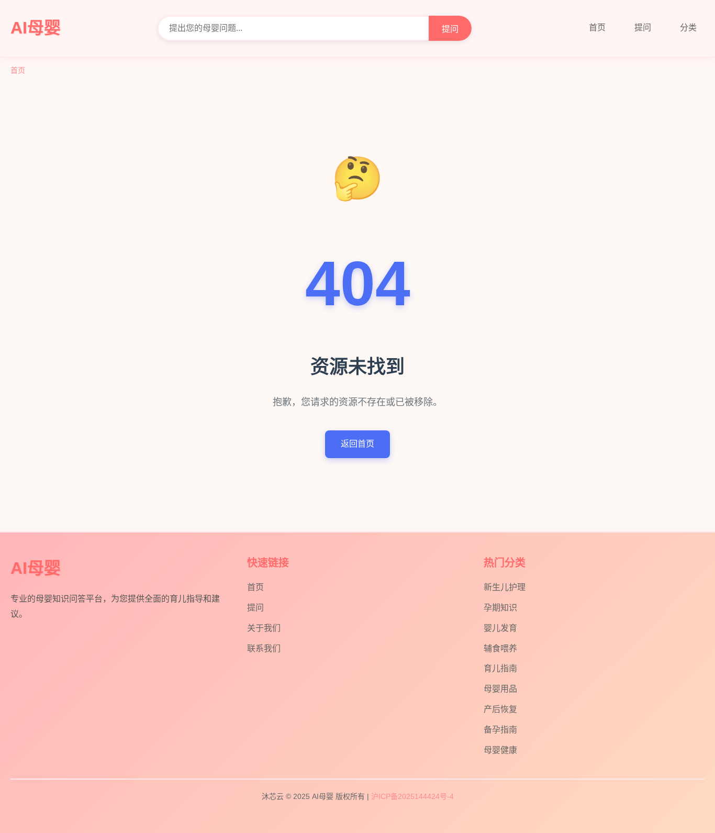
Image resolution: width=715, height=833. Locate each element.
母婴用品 (500, 688)
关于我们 (264, 628)
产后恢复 (500, 709)
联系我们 (264, 648)
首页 (597, 27)
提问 (450, 29)
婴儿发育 (500, 628)
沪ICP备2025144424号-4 (412, 796)
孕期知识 (500, 607)
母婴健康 (500, 750)
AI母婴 (35, 27)
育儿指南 (500, 668)
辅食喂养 (500, 648)
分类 (688, 27)
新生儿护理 (505, 587)
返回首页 (357, 443)
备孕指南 (500, 729)
